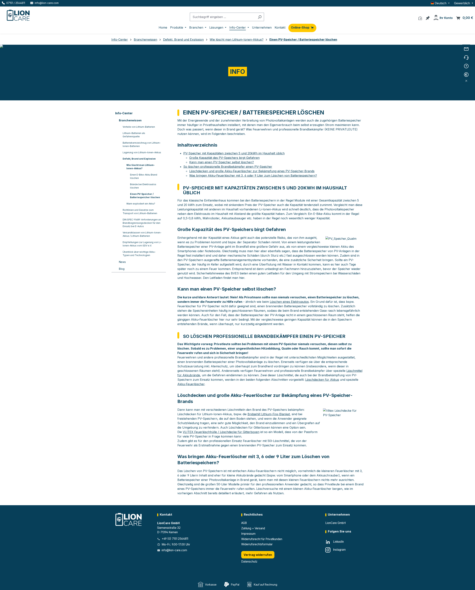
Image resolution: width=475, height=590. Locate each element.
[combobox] (222, 17)
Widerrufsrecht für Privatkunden (261, 539)
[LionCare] (129, 519)
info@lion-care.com (174, 550)
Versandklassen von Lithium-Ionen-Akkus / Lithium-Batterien (142, 234)
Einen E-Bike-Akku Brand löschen (143, 176)
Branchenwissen (130, 120)
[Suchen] (259, 17)
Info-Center (124, 113)
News (122, 261)
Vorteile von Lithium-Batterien (139, 126)
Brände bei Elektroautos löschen (143, 186)
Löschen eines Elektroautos (289, 302)
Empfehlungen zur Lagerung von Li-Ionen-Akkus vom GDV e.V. (142, 244)
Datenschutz (249, 561)
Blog (122, 268)
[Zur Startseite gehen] (18, 14)
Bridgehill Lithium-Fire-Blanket (269, 414)
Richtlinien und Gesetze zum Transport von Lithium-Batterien (140, 212)
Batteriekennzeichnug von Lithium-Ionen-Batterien (142, 144)
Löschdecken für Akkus (322, 379)
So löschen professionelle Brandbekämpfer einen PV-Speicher (227, 166)
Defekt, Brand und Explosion (139, 158)
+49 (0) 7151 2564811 (175, 538)
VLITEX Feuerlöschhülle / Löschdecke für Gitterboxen (221, 432)
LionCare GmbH (335, 523)
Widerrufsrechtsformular (257, 544)
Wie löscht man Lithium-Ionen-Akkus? (140, 167)
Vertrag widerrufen (258, 555)
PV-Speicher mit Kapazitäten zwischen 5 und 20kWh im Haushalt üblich (234, 153)
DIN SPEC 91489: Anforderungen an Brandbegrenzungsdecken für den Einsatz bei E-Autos (142, 223)
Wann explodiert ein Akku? (140, 203)
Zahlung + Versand (253, 528)
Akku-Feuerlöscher (190, 384)
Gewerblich (462, 3)
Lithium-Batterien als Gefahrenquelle (134, 135)
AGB (244, 523)
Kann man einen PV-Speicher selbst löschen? (221, 162)
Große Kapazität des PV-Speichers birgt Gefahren (224, 158)
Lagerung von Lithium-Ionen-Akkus (142, 152)
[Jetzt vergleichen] (420, 17)
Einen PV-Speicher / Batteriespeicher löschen (145, 196)
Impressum (248, 533)
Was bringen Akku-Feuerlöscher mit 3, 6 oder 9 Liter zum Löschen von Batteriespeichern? (253, 175)
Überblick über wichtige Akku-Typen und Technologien (139, 253)
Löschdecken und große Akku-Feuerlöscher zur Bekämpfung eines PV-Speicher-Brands (252, 171)
